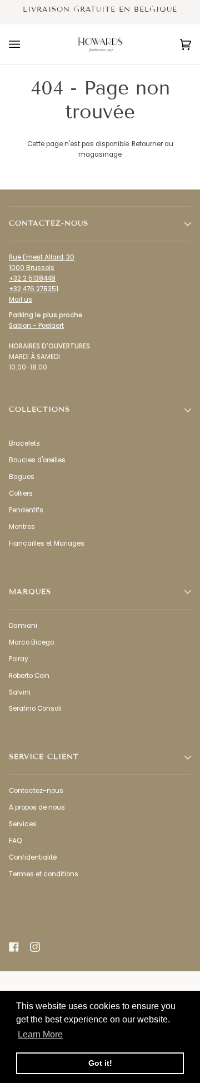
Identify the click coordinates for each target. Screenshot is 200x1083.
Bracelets (24, 443)
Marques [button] (30, 591)
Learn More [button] (40, 1034)
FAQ (15, 840)
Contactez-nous (36, 790)
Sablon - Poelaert (36, 325)
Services (23, 824)
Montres (22, 526)
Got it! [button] (100, 1063)
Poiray (18, 659)
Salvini (20, 692)
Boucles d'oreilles (37, 460)
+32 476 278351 (33, 289)
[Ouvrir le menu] (25, 44)
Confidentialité (33, 857)
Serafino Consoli (35, 708)
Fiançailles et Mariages (46, 543)
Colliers (21, 493)
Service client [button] (44, 756)
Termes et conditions (43, 874)
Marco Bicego (31, 642)
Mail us (20, 299)
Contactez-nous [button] (48, 223)
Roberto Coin (29, 675)
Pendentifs (26, 510)
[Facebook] (14, 947)
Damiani (23, 625)
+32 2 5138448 (32, 278)
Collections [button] (39, 409)
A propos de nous (37, 807)
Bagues (21, 476)
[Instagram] (35, 947)
